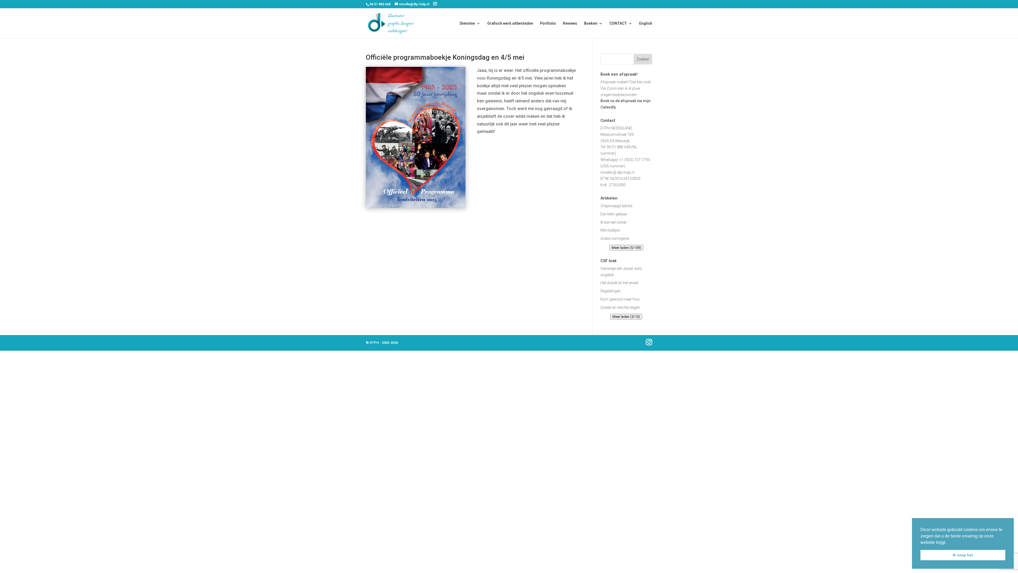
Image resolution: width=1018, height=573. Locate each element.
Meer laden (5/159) (626, 248)
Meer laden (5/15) (626, 317)
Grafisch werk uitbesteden (510, 23)
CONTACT (618, 23)
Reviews (570, 23)
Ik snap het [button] (963, 555)
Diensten (467, 23)
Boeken (590, 23)
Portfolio (548, 23)
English (645, 23)
